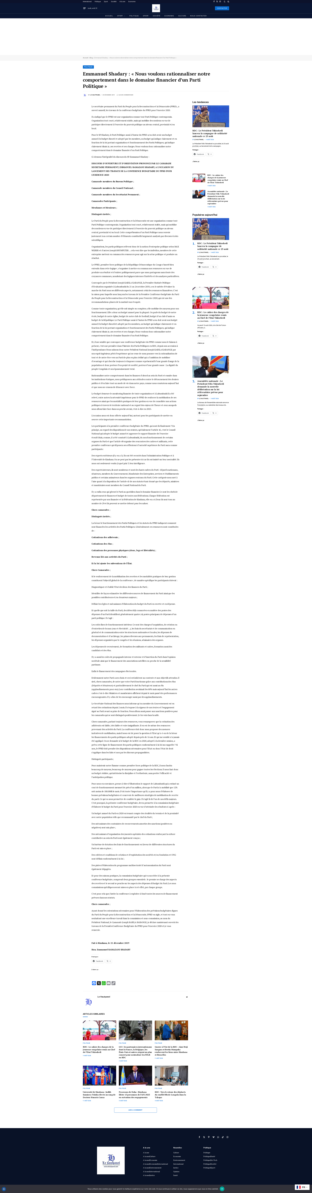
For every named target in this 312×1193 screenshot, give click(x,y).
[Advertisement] (156, 37)
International (87, 1)
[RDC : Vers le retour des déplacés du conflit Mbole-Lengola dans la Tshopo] (171, 1076)
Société (113, 1)
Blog (91, 58)
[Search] (228, 1)
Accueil (109, 16)
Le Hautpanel (95, 95)
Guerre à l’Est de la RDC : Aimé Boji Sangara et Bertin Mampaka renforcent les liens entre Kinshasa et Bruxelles (171, 1051)
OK (222, 1189)
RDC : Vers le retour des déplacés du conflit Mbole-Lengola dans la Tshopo (170, 1095)
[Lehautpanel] (156, 8)
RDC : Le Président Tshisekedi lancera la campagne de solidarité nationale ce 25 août (209, 133)
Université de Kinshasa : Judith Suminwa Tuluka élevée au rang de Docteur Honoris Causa (99, 1095)
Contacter (222, 8)
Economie (131, 1)
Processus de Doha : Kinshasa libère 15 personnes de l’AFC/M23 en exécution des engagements (134, 1095)
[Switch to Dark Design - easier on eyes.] (224, 1)
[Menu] (84, 8)
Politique (98, 1)
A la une (122, 1)
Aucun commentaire (126, 95)
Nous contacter (198, 16)
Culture (182, 16)
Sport (106, 1)
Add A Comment (135, 1110)
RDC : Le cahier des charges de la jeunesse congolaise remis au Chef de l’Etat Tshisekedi (99, 1050)
